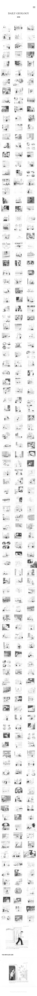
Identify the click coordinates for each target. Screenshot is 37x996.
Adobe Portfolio (22, 992)
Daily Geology (18, 13)
